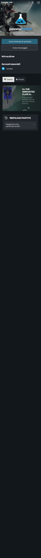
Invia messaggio (20, 48)
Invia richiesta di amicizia (20, 41)
